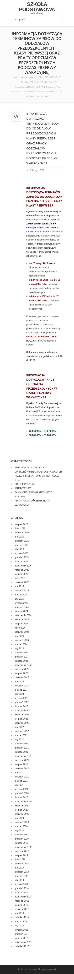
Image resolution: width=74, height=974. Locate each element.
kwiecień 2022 (22, 731)
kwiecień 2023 (22, 685)
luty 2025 (19, 599)
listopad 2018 (21, 892)
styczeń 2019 (21, 884)
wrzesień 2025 (22, 570)
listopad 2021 (21, 752)
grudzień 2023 (22, 656)
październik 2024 (23, 615)
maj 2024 (19, 636)
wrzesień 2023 (22, 669)
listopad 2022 (21, 706)
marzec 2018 (21, 921)
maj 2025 (19, 586)
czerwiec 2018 (22, 909)
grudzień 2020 (22, 793)
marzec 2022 (21, 735)
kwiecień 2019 (22, 872)
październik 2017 (23, 942)
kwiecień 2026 (22, 541)
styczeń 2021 (21, 789)
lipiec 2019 (20, 859)
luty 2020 (19, 830)
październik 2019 (23, 847)
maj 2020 (19, 818)
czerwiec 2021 (22, 768)
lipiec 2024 (20, 627)
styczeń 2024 (21, 652)
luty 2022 (19, 739)
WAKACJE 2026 (23, 488)
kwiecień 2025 (22, 590)
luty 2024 (19, 648)
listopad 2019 (21, 843)
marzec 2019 (21, 876)
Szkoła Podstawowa (37, 7)
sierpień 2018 (21, 905)
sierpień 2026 (21, 524)
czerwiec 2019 (22, 863)
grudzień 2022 (22, 702)
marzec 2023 (21, 690)
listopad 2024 (21, 611)
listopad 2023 (21, 661)
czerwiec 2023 (22, 677)
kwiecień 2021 (22, 776)
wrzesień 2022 (22, 714)
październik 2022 (23, 710)
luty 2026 (19, 549)
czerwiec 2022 (22, 723)
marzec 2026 (21, 545)
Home (16, 77)
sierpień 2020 (21, 810)
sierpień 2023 (21, 673)
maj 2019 (19, 867)
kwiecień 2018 (22, 917)
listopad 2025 (21, 561)
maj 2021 (19, 772)
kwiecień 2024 (22, 640)
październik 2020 (23, 801)
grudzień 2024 (22, 607)
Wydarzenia (27, 77)
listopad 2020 (21, 797)
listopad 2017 (21, 938)
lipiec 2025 (20, 578)
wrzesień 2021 (22, 760)
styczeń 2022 (21, 743)
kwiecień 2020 (22, 822)
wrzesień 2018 (22, 901)
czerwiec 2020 (22, 814)
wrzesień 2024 (22, 619)
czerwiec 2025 (22, 582)
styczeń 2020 (21, 834)
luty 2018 (19, 925)
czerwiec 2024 (22, 632)
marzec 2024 (21, 644)
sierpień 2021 (21, 764)
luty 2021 (19, 785)
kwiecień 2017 (22, 946)
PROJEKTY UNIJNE (25, 484)
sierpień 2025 (21, 574)
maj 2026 (19, 536)
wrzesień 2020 (22, 805)
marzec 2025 (21, 594)
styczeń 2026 (21, 553)
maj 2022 (19, 727)
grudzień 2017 (22, 934)
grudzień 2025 (22, 557)
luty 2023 (19, 694)
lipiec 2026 (20, 528)
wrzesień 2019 (22, 851)
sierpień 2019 (21, 855)
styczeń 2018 (21, 929)
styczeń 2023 (21, 698)
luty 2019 (19, 880)
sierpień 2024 (21, 623)
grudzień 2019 (22, 838)
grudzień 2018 (22, 888)
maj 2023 (19, 681)
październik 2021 (23, 756)
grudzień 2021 (22, 747)
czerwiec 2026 (22, 532)
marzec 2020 (21, 826)
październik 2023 (23, 665)
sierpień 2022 (21, 718)
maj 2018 (19, 913)
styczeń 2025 (21, 603)
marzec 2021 (21, 781)
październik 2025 (23, 565)
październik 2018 (23, 896)
